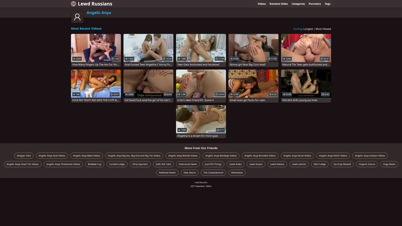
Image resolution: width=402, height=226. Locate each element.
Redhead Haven (167, 172)
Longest (308, 29)
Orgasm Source (367, 164)
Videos (262, 3)
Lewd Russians (95, 3)
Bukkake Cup (94, 164)
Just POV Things (213, 164)
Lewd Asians (256, 164)
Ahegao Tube (24, 155)
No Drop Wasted (342, 164)
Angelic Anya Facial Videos (297, 155)
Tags (327, 3)
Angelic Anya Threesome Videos (63, 164)
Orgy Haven (389, 164)
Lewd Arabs (235, 164)
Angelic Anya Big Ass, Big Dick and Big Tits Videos (134, 155)
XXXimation (237, 172)
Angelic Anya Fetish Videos (333, 155)
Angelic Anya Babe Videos (86, 155)
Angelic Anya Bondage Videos (221, 155)
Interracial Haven (188, 164)
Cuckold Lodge (117, 164)
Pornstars (315, 3)
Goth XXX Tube (163, 164)
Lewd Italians (277, 164)
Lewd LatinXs (299, 164)
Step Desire (190, 172)
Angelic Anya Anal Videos (52, 155)
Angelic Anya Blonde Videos (183, 155)
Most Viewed (323, 29)
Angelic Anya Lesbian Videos (370, 155)
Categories (298, 3)
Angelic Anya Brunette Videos (260, 155)
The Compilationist (213, 172)
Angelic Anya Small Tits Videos (23, 164)
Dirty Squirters (140, 164)
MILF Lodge (320, 164)
